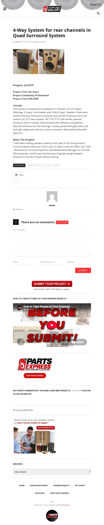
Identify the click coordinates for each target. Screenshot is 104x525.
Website (18, 209)
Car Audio (40, 493)
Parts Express (64, 505)
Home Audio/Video (39, 485)
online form (28, 410)
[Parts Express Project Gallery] (52, 9)
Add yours (62, 222)
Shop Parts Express (59, 493)
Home (22, 485)
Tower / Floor (52, 165)
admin (18, 41)
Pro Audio (80, 485)
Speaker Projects (36, 165)
